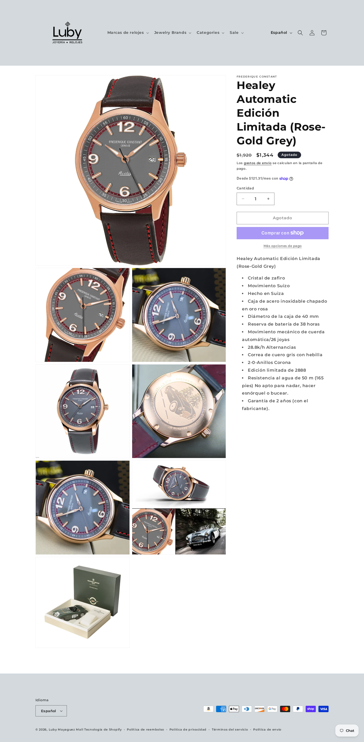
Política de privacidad (188, 729)
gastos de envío (258, 163)
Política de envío (267, 729)
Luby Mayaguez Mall (66, 729)
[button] (127, 32)
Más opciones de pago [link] (283, 246)
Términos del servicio (230, 729)
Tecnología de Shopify (103, 729)
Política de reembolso (145, 729)
